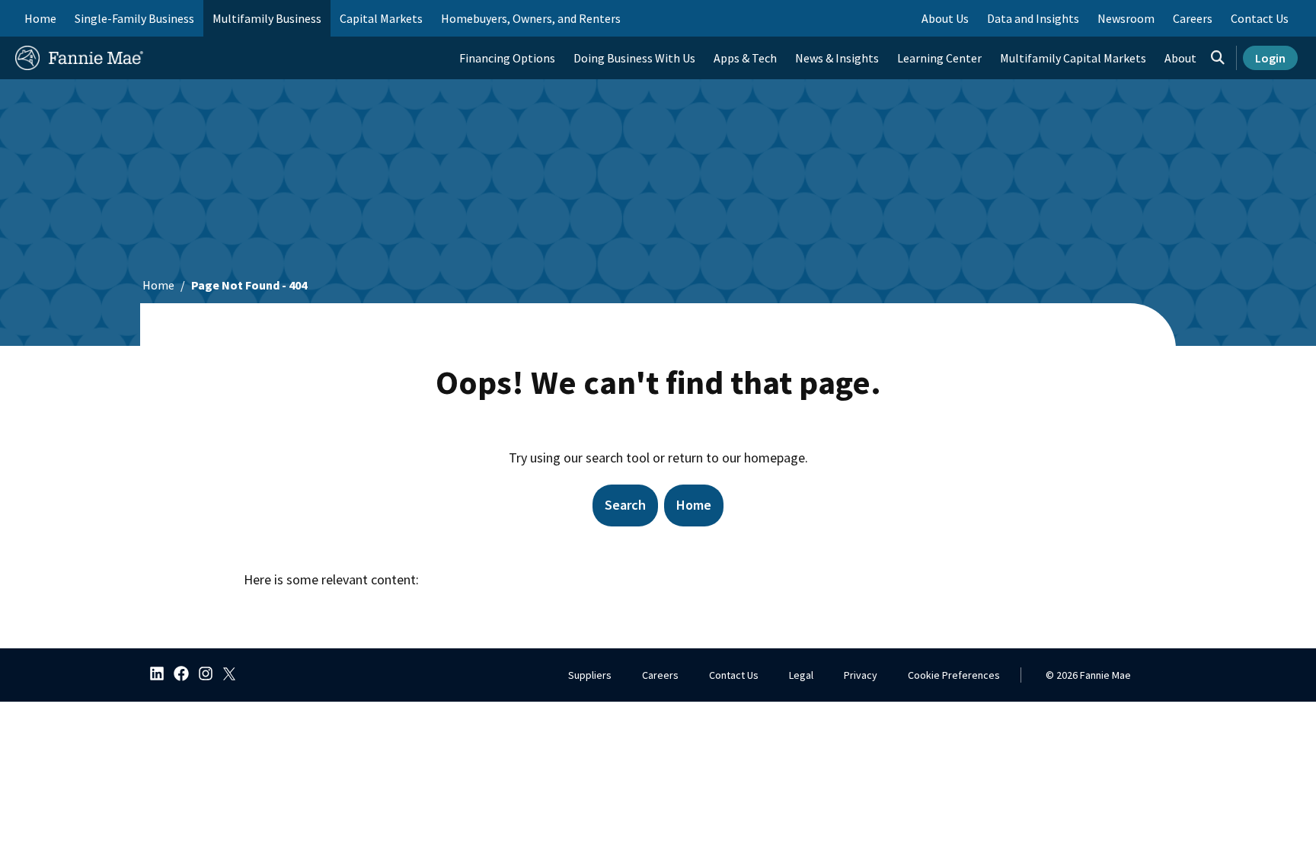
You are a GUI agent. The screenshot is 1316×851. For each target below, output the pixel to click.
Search (625, 504)
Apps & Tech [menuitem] (745, 58)
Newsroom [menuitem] (1126, 18)
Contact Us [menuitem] (1260, 18)
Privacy (860, 675)
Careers (660, 675)
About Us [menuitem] (945, 18)
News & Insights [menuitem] (837, 58)
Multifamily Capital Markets (1073, 58)
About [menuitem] (1180, 58)
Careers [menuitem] (1192, 18)
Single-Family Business (134, 18)
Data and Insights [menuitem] (1033, 18)
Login (1270, 58)
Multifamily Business (266, 18)
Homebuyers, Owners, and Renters (531, 18)
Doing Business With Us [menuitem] (634, 58)
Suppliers (590, 675)
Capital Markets (381, 18)
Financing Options (507, 58)
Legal (801, 675)
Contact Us (734, 675)
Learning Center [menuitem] (939, 58)
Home (40, 18)
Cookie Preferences (954, 675)
